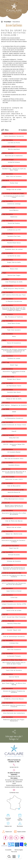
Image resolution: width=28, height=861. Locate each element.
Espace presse (21, 831)
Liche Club (14, 596)
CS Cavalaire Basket (14, 451)
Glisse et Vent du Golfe (14, 398)
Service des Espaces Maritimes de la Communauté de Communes (14, 471)
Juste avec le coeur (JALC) (14, 478)
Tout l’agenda (20, 819)
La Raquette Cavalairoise (14, 300)
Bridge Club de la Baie (14, 188)
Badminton (14, 216)
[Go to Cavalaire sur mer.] (2, 21)
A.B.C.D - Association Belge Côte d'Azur (14, 444)
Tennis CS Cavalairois (14, 342)
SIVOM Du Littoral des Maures (14, 698)
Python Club (14, 182)
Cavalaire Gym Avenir (14, 391)
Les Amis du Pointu (14, 141)
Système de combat (14, 357)
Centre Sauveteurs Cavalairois (14, 135)
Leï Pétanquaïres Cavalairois (14, 417)
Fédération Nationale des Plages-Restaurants (14, 719)
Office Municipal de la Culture (14, 498)
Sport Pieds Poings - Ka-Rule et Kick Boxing (14, 683)
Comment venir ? (8, 819)
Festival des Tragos (14, 274)
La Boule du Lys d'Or (14, 229)
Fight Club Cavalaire (14, 329)
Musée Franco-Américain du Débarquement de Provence (14, 505)
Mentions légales (19, 849)
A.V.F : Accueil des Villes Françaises (14, 616)
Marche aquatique (14, 148)
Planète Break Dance (14, 242)
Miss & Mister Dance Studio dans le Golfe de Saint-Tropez (14, 662)
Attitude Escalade (14, 553)
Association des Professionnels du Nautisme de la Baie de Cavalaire (14, 567)
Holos (14, 335)
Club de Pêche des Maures (14, 520)
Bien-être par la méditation (14, 154)
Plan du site (14, 851)
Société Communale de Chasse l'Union (14, 424)
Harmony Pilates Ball (14, 622)
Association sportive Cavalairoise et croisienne (14, 705)
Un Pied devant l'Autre (14, 384)
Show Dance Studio (14, 322)
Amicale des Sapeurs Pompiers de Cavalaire (14, 691)
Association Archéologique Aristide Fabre (14, 371)
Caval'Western (14, 209)
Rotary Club (14, 268)
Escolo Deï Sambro (14, 222)
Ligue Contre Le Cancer (14, 590)
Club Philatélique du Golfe (14, 281)
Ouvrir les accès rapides (18, 856)
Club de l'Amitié (14, 676)
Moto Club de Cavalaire (14, 175)
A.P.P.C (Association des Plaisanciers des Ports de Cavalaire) (14, 583)
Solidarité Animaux (14, 161)
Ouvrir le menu (14, 856)
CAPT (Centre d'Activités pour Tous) (14, 294)
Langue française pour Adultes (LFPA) (14, 603)
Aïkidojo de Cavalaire (14, 560)
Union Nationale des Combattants (14, 712)
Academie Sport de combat (14, 248)
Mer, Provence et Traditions (14, 316)
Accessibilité (8, 849)
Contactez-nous (14, 792)
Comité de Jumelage (14, 202)
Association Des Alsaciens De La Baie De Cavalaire (14, 513)
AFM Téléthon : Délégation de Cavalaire (14, 404)
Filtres (7, 130)
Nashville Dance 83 (14, 491)
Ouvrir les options (14, 732)
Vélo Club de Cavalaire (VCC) (14, 457)
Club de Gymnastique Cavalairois (14, 635)
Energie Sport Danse (14, 378)
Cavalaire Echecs (14, 464)
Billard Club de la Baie (14, 526)
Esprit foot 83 (14, 547)
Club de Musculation (14, 485)
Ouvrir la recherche (9, 856)
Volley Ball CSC (14, 437)
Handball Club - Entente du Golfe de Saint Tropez (14, 168)
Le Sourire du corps (14, 255)
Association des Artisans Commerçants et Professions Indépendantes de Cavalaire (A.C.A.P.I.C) (14, 350)
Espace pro (9, 831)
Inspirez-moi (8, 826)
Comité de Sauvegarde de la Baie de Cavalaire (14, 575)
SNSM (14, 411)
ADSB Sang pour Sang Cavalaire (14, 287)
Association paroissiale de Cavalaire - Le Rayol (14, 540)
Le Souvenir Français (14, 655)
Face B (14, 430)
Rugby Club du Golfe (14, 261)
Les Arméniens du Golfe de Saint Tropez (14, 195)
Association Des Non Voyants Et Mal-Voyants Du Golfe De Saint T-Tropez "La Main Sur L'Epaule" (14, 308)
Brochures (20, 826)
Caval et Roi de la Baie (14, 609)
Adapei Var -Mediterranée (14, 533)
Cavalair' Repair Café (14, 629)
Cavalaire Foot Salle (14, 235)
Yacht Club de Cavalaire (14, 669)
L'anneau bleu (14, 642)
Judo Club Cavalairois (14, 648)
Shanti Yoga (14, 364)
